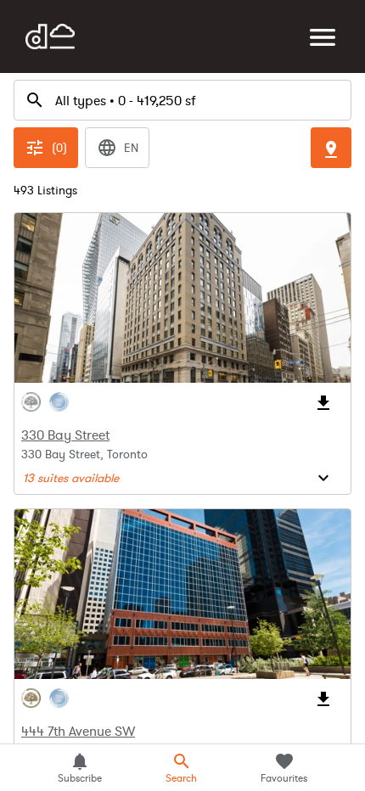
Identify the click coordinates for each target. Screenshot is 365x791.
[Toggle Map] (331, 147)
